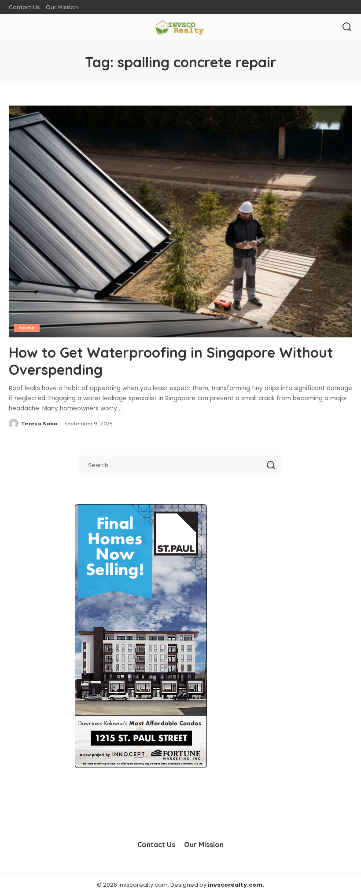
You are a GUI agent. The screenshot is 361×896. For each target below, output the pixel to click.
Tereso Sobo (39, 424)
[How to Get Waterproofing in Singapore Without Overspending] (180, 221)
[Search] (347, 27)
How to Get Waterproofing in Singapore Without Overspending (171, 361)
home (26, 328)
